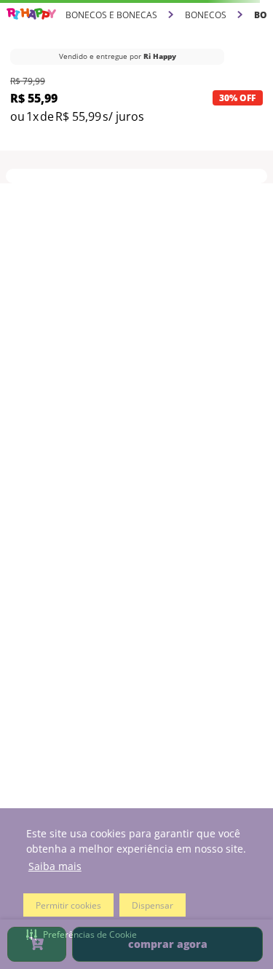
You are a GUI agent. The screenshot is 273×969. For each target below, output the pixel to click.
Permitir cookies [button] (68, 905)
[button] (81, 934)
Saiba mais (55, 866)
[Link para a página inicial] (31, 14)
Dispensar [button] (152, 905)
